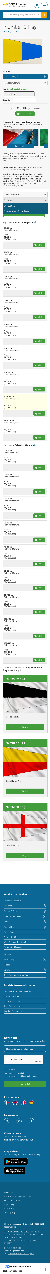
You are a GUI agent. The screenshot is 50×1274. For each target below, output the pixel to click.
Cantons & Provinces (12, 916)
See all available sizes (17, 89)
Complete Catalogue (12, 900)
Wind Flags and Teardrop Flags (16, 942)
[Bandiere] (6, 1102)
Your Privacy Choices (20, 1266)
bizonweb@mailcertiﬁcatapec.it (21, 1253)
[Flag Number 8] (25, 826)
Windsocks (8, 954)
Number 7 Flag (15, 742)
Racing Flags (9, 932)
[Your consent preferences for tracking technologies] (45, 1269)
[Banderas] (31, 1102)
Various (7, 970)
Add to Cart (26, 113)
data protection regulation (15, 1073)
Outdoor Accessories (13, 1001)
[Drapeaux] (23, 1102)
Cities (6, 922)
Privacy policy (9, 1208)
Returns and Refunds (12, 1200)
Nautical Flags (9, 927)
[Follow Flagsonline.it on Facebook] (31, 1120)
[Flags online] (15, 1102)
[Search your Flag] (44, 15)
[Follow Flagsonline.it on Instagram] (6, 1120)
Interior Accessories (12, 996)
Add (40, 245)
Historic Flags (9, 959)
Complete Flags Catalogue (16, 894)
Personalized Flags (11, 937)
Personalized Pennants (13, 947)
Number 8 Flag (15, 807)
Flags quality (9, 1204)
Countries (8, 906)
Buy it (25, 727)
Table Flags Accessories (13, 1006)
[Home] (15, 4)
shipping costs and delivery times (18, 1196)
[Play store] (25, 1161)
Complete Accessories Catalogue (19, 985)
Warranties (8, 1192)
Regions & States (11, 911)
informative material (30, 1076)
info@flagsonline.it (16, 1251)
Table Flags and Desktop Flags (16, 975)
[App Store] (25, 1170)
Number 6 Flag (15, 678)
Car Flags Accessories (13, 1011)
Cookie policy (9, 1212)
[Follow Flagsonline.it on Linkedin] (19, 1120)
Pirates (7, 965)
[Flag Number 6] (25, 697)
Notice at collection (12, 1271)
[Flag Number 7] (25, 762)
